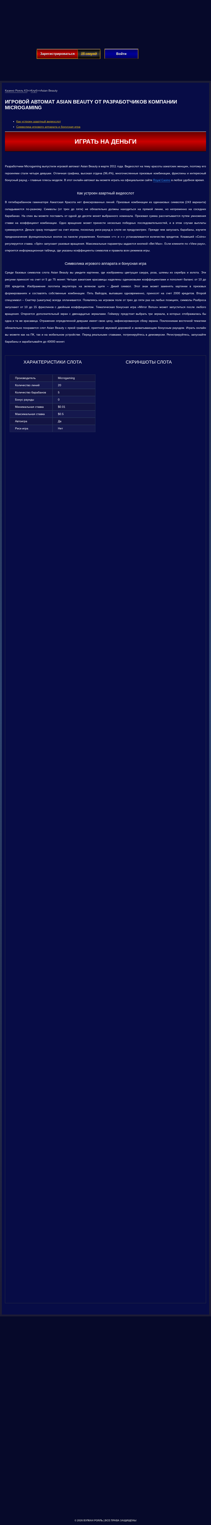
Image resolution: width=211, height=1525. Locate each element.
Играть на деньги (106, 141)
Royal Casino (161, 180)
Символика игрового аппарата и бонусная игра (48, 126)
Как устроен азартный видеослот (38, 121)
